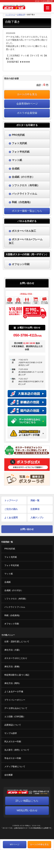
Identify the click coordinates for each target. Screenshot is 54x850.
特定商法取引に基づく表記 (16, 675)
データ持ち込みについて (15, 708)
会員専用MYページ (27, 103)
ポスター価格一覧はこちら (27, 211)
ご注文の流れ (11, 509)
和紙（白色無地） (12, 615)
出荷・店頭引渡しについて (16, 641)
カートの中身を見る (39, 844)
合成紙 (7, 582)
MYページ (14, 844)
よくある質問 (11, 517)
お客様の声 (21, 14)
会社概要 (8, 775)
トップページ (10, 14)
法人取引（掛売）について (16, 750)
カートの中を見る (27, 94)
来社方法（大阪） (12, 650)
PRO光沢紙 (9, 548)
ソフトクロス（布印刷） (15, 598)
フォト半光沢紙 (11, 565)
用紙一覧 (34, 500)
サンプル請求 (10, 733)
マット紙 (8, 573)
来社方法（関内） (12, 683)
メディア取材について (14, 766)
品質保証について (12, 725)
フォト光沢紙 (10, 557)
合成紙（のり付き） (13, 590)
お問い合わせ (27, 529)
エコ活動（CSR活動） (14, 716)
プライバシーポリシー (14, 700)
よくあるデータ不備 (13, 691)
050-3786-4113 (27, 335)
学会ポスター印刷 (12, 758)
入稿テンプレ (37, 517)
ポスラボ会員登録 (27, 113)
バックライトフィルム (14, 607)
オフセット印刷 (11, 623)
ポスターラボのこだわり (15, 658)
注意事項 (34, 509)
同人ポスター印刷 (12, 741)
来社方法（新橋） (12, 666)
